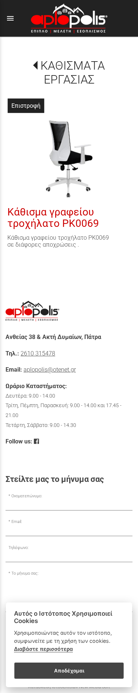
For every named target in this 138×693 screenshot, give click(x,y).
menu (10, 18)
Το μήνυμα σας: (24, 573)
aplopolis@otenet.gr (50, 369)
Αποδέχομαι (69, 671)
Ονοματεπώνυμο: (26, 496)
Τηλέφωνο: (18, 547)
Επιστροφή (25, 105)
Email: (16, 521)
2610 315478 (38, 353)
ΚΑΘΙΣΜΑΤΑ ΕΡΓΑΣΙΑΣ (72, 72)
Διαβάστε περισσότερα (43, 649)
